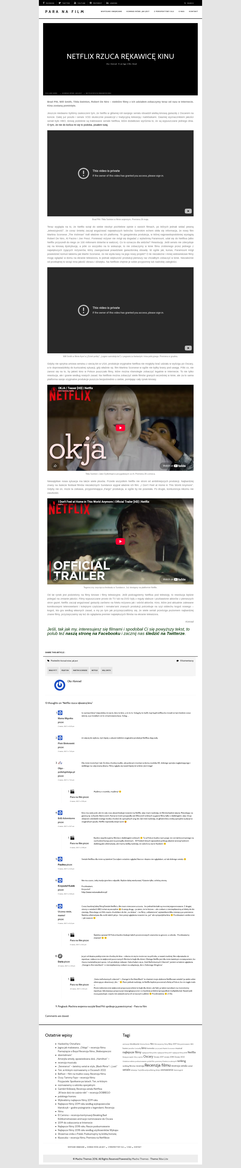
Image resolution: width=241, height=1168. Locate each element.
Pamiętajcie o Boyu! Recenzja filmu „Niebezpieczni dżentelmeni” (84, 1053)
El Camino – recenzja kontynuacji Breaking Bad (82, 1115)
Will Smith (106, 670)
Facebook (50, 3)
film (152, 1043)
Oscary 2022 (179, 1057)
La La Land (158, 1048)
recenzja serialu (179, 1065)
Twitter (66, 3)
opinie (140, 1057)
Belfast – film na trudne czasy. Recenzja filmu (82, 1073)
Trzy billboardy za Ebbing (146, 1070)
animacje (126, 1044)
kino (144, 1048)
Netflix (95, 670)
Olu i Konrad (111, 64)
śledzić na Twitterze (165, 633)
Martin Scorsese (80, 670)
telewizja (134, 1070)
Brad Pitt (53, 670)
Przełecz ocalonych (169, 1061)
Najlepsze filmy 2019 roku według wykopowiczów (84, 1103)
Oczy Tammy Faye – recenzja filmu (76, 1077)
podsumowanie (141, 1061)
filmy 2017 (172, 1044)
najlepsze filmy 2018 (179, 1053)
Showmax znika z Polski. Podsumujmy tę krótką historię (87, 1133)
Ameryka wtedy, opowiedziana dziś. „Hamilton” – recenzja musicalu (83, 1060)
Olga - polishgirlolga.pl (66, 770)
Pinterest (97, 3)
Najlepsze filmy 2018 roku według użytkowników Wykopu (88, 1130)
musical (178, 1048)
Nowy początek (128, 1057)
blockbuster (135, 1044)
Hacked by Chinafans (69, 1043)
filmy (166, 1044)
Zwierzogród (178, 1070)
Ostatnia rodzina (129, 1061)
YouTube (81, 3)
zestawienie (167, 1069)
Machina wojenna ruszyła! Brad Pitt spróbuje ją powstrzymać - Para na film (107, 1006)
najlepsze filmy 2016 (149, 1053)
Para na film (76, 797)
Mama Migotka (65, 718)
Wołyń (158, 1070)
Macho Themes (140, 1158)
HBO (192, 1044)
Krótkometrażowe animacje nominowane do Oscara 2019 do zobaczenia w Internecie (85, 1120)
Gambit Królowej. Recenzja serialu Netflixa (80, 1088)
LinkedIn (113, 3)
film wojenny (159, 1044)
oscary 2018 (169, 1057)
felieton (65, 670)
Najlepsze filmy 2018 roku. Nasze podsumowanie (84, 1126)
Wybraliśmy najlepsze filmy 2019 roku (78, 1100)
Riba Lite (163, 1158)
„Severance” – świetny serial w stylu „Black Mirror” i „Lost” (87, 1066)
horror (125, 1048)
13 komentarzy (187, 660)
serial (190, 1066)
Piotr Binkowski (66, 743)
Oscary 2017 (159, 1057)
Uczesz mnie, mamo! (65, 913)
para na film (65, 11)
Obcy (136, 1057)
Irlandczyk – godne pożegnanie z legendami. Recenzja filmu (86, 1109)
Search (190, 3)
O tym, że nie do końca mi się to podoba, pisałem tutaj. (77, 124)
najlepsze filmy (132, 1052)
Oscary (148, 1056)
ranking (181, 1061)
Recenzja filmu (158, 1065)
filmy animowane (183, 1044)
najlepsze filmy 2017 (164, 1053)
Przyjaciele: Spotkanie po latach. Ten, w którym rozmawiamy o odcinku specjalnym (82, 1083)
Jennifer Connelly (134, 1048)
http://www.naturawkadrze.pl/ (94, 892)
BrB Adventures (66, 818)
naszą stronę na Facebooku (93, 633)
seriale (126, 1069)
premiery (158, 1061)
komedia (150, 1048)
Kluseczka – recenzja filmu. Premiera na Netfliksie (83, 1137)
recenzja (140, 1065)
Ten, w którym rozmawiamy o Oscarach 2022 (82, 1070)
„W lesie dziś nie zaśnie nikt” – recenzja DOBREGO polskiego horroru (84, 1094)
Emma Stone (145, 1044)
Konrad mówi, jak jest (69, 661)
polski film (151, 1061)
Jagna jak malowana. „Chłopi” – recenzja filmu (82, 1047)
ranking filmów (129, 1066)
